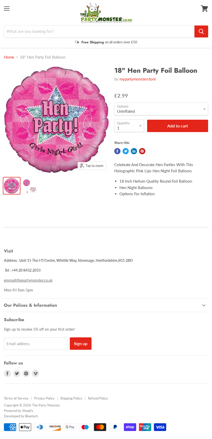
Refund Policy (98, 398)
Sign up (80, 343)
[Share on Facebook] (117, 151)
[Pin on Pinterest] (142, 151)
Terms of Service (16, 398)
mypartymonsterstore (137, 79)
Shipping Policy (71, 398)
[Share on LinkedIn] (134, 151)
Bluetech (31, 416)
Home (9, 57)
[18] (11, 185)
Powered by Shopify (18, 411)
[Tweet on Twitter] (126, 151)
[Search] (201, 31)
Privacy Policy (44, 398)
